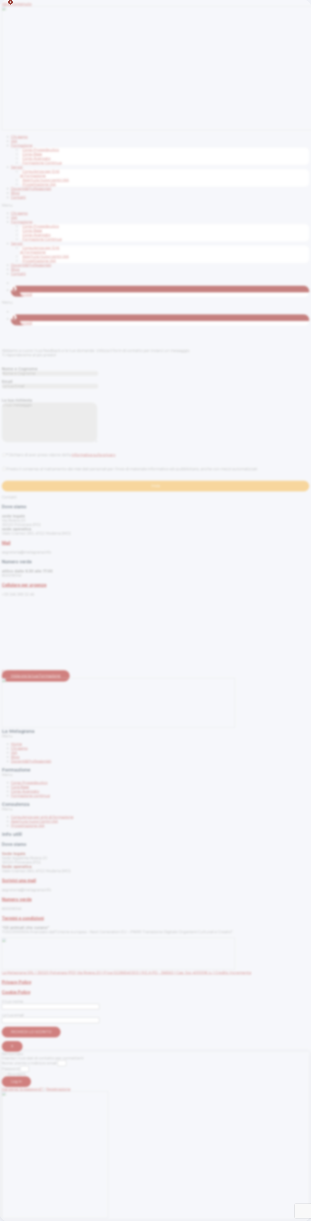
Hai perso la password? (23, 1089)
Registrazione (58, 1089)
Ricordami (15, 1074)
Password (10, 1069)
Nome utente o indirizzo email (29, 1063)
